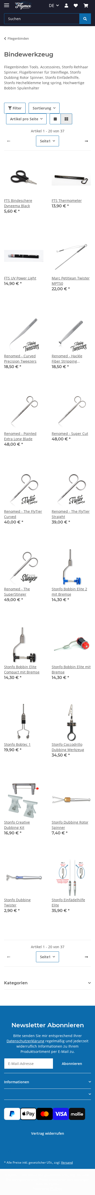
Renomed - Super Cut (70, 433)
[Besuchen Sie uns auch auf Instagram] (9, 1151)
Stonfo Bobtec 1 (17, 744)
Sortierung (42, 108)
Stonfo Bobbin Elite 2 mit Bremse (69, 592)
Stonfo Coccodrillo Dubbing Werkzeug (68, 747)
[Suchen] (85, 18)
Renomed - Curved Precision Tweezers (20, 359)
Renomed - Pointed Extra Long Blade (20, 436)
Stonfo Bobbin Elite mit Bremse (71, 669)
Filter (17, 108)
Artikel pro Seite (24, 119)
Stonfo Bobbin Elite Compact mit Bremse (22, 669)
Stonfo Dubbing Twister (17, 902)
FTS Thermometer (67, 200)
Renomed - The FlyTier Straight (71, 514)
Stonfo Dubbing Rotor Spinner (70, 825)
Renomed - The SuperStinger (17, 592)
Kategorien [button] (16, 983)
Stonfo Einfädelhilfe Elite (68, 902)
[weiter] (86, 141)
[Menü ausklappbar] (6, 3)
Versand (67, 1162)
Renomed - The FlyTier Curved (23, 514)
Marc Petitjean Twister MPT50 (71, 281)
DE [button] (51, 5)
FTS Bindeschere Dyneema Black (18, 203)
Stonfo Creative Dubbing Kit (17, 825)
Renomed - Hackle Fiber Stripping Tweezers (67, 359)
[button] (66, 6)
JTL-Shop (56, 1188)
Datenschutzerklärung (25, 1041)
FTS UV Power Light (20, 278)
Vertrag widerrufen (47, 1133)
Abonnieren (72, 1063)
